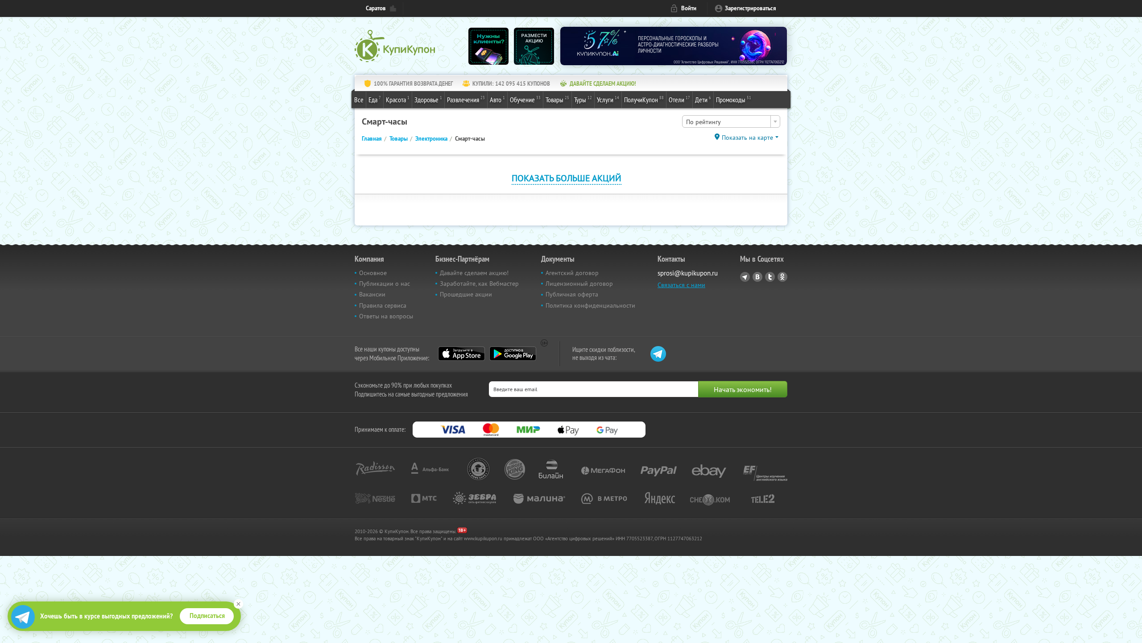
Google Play (512, 354)
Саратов (376, 8)
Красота (398, 99)
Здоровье (428, 99)
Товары (557, 99)
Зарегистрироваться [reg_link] (750, 8)
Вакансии (372, 294)
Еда (374, 99)
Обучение (525, 99)
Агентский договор (572, 273)
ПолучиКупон (644, 99)
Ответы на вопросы (386, 316)
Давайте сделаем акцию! (474, 273)
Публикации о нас (384, 284)
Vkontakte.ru (757, 277)
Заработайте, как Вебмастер (479, 284)
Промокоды (733, 99)
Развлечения (466, 99)
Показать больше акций (566, 178)
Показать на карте (747, 138)
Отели (679, 99)
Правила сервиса (382, 305)
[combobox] (731, 121)
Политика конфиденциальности (590, 305)
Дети (703, 99)
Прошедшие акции (466, 294)
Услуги (608, 99)
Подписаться (207, 616)
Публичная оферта (572, 294)
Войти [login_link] (688, 8)
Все (359, 99)
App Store (461, 354)
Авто (497, 99)
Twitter (770, 277)
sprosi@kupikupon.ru (688, 273)
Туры (583, 99)
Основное (373, 273)
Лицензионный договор (579, 284)
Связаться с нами (681, 285)
